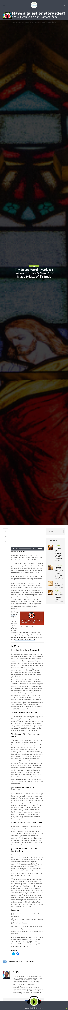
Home (13, 22)
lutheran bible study (8, 964)
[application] (27, 548)
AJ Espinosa (12, 961)
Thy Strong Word (34, 266)
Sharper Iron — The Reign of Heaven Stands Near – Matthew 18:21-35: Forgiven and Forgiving (59, 572)
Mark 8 (16, 964)
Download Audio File (18, 552)
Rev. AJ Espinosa (27, 280)
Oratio (57, 581)
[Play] (14, 549)
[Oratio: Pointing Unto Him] (50, 583)
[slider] (40, 548)
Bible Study (19, 961)
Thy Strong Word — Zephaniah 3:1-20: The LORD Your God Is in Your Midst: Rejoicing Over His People (59, 554)
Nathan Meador (23, 964)
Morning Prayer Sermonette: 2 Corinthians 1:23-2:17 (59, 596)
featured (25, 961)
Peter (30, 964)
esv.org (25, 946)
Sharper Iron (58, 565)
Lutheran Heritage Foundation (24, 637)
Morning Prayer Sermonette (58, 591)
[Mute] (36, 549)
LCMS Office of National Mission (25, 639)
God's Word (32, 961)
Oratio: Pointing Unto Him (59, 584)
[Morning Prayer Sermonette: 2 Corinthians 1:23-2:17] (50, 592)
